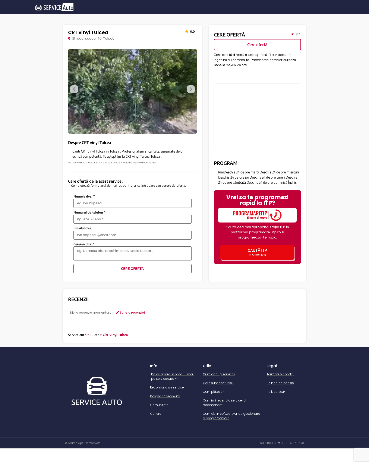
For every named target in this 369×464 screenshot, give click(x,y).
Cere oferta (132, 268)
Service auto (77, 335)
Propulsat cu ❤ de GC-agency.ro (281, 443)
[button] (74, 89)
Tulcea (94, 335)
